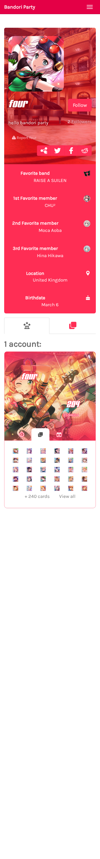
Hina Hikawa (38, 251)
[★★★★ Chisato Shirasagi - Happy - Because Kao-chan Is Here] (71, 479)
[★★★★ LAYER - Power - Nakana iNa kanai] (57, 451)
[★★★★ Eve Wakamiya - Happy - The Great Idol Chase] (43, 451)
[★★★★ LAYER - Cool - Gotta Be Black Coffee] (84, 451)
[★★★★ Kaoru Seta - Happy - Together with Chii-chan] (84, 479)
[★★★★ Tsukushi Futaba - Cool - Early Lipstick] (29, 451)
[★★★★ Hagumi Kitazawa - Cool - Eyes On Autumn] (43, 488)
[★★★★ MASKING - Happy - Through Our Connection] (43, 460)
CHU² (35, 201)
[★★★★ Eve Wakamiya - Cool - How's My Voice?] (29, 460)
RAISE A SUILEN (43, 176)
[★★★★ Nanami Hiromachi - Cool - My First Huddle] (15, 469)
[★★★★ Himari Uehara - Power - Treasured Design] (15, 488)
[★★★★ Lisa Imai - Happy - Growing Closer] (71, 488)
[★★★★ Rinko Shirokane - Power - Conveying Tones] (29, 469)
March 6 (42, 301)
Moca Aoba (37, 226)
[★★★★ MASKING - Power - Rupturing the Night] (43, 469)
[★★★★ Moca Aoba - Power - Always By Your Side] (57, 488)
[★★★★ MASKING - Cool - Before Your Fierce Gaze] (71, 451)
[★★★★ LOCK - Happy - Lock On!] (57, 460)
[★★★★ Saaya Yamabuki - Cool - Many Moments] (57, 479)
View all (50, 496)
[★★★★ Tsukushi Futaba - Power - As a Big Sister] (29, 479)
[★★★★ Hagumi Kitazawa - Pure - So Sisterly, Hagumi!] (15, 451)
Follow (80, 105)
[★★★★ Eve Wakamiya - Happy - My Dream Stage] (29, 488)
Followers (80, 121)
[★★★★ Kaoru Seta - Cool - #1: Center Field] (15, 479)
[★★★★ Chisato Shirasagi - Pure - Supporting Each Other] (84, 469)
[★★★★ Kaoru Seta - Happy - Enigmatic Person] (15, 460)
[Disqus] (50, 603)
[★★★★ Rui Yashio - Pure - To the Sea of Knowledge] (43, 479)
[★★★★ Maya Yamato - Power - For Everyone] (84, 460)
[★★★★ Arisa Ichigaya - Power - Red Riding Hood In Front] (84, 488)
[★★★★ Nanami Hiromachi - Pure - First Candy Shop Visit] (71, 469)
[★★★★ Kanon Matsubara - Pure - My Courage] (71, 460)
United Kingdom (46, 276)
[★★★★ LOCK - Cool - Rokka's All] (57, 469)
